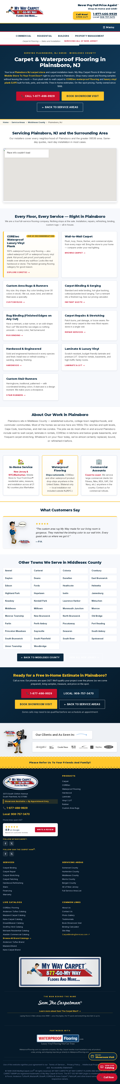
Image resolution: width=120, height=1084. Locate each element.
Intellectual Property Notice (95, 1064)
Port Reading (98, 623)
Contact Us (67, 911)
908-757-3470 (107, 17)
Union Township (13, 646)
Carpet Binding (10, 867)
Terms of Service (57, 1064)
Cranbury (96, 570)
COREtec (66, 785)
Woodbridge (40, 646)
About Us (66, 907)
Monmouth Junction (73, 608)
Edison (8, 585)
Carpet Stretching (11, 875)
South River (69, 638)
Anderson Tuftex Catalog (14, 911)
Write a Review (45, 829)
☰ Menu (108, 27)
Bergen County (69, 883)
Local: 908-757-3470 (79, 693)
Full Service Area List (71, 890)
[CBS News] (71, 747)
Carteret (38, 570)
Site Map (66, 930)
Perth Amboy (40, 623)
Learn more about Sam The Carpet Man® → (60, 1011)
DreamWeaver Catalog (13, 923)
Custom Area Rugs (70, 808)
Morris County (68, 879)
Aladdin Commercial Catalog (16, 934)
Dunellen (67, 578)
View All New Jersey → (84, 657)
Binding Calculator (70, 927)
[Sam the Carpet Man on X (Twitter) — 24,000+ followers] (11, 853)
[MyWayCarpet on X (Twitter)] (11, 843)
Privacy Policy (73, 1064)
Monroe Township (14, 616)
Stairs (5, 887)
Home (5, 122)
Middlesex (10, 608)
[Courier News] (60, 747)
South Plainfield (42, 638)
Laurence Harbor (71, 601)
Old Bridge (97, 616)
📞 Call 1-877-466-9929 (38, 96)
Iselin (65, 593)
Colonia (67, 570)
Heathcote (68, 585)
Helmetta (96, 585)
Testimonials (68, 919)
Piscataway (69, 623)
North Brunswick (71, 616)
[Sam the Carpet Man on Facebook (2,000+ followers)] (5, 853)
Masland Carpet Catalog (14, 915)
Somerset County (70, 867)
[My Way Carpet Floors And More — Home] (25, 11)
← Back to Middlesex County (40, 657)
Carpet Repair (9, 871)
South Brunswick (14, 638)
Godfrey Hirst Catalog (13, 927)
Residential (44, 36)
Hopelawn (39, 593)
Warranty (7, 894)
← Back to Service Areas (60, 107)
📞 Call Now (107, 1077)
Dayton (8, 578)
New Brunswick (42, 616)
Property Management (89, 36)
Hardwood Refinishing (13, 883)
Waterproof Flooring (71, 789)
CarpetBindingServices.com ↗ (76, 934)
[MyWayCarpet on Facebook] (5, 843)
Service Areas (18, 122)
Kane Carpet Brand (11, 950)
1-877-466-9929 (105, 13)
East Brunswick (99, 578)
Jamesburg (97, 593)
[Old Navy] (110, 747)
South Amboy (98, 631)
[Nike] (50, 747)
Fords (37, 585)
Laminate (66, 796)
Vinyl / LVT (67, 800)
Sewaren (67, 631)
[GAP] (91, 747)
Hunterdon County (70, 871)
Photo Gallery (68, 915)
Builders (63, 36)
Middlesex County (36, 122)
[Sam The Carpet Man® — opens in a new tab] (60, 1003)
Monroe (96, 608)
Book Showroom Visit (83, 96)
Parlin (8, 623)
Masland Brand (10, 946)
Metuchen (97, 601)
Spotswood (97, 638)
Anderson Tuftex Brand (13, 942)
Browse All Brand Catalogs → (17, 938)
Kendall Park (40, 601)
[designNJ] (41, 747)
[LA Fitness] (81, 747)
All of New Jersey (70, 887)
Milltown (38, 608)
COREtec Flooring (11, 907)
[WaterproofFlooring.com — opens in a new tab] (60, 1039)
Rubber (65, 804)
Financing (7, 890)
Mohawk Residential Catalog (16, 930)
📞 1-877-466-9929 (39, 693)
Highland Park (12, 593)
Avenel (8, 570)
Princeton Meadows (15, 631)
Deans (37, 578)
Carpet (65, 781)
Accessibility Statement (61, 1067)
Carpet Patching (10, 879)
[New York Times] (99, 747)
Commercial (23, 36)
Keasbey (9, 601)
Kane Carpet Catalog (12, 919)
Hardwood (67, 793)
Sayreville (39, 631)
